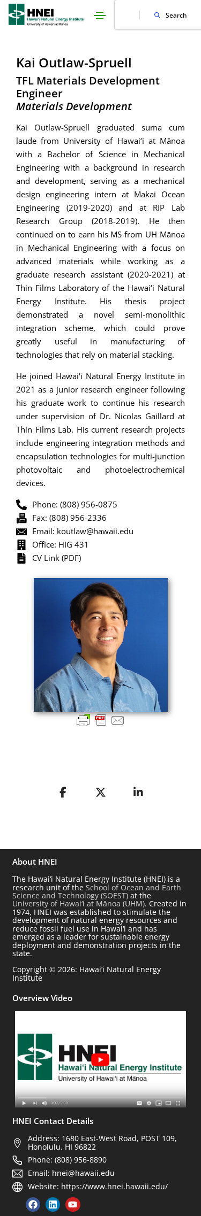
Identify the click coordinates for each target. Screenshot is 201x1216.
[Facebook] (33, 1204)
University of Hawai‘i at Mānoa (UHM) (78, 903)
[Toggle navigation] (100, 15)
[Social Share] (63, 792)
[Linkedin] (53, 1204)
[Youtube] (72, 1204)
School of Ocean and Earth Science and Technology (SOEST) (96, 891)
